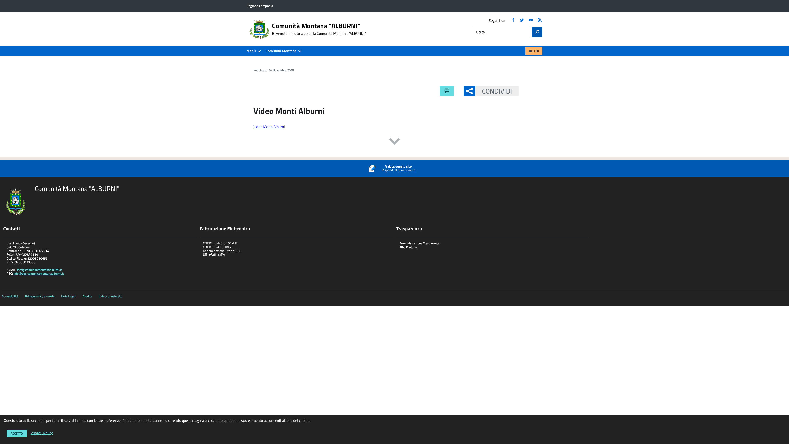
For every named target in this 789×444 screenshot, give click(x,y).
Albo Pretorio (408, 247)
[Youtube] (531, 20)
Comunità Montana (281, 51)
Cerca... (481, 32)
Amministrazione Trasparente (419, 243)
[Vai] (537, 32)
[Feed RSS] (539, 20)
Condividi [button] (497, 91)
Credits (87, 296)
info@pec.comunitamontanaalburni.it (39, 273)
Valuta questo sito (110, 296)
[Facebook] (513, 20)
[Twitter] (522, 20)
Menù (251, 51)
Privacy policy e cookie (40, 296)
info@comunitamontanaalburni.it (39, 269)
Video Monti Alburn (268, 127)
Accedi (534, 51)
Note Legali (68, 296)
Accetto (17, 433)
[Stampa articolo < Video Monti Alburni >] (447, 91)
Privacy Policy (42, 433)
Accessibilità (10, 296)
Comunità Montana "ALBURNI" (319, 29)
